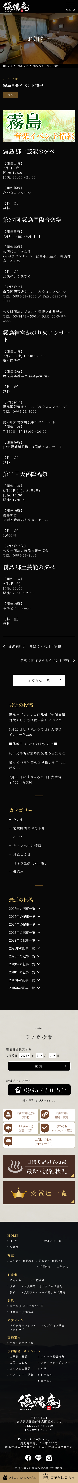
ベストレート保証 (21, 1375)
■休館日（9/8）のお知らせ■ (33, 744)
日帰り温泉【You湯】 (30, 863)
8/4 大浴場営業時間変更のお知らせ (37, 753)
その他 (18, 819)
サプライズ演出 (54, 1325)
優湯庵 (18, 871)
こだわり (16, 1280)
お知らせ (22, 65)
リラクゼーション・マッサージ (23, 1327)
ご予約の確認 (19, 1356)
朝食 (13, 1292)
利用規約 (46, 1375)
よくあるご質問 (20, 1368)
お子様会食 (37, 1280)
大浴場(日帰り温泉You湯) (27, 1306)
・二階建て (61, 1266)
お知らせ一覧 (39, 680)
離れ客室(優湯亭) (50, 1261)
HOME (7, 65)
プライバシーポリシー (55, 1362)
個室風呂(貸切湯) (21, 1312)
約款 (44, 1368)
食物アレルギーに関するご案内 (44, 1292)
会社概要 (46, 1381)
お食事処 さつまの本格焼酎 (43, 1286)
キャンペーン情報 (27, 845)
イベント (10, 95)
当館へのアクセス (21, 1343)
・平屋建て (43, 1266)
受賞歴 (14, 1247)
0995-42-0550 (42, 1426)
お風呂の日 (22, 854)
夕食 (13, 1286)
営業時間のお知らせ (29, 828)
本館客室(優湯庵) (21, 1261)
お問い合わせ (19, 1362)
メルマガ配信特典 (52, 1356)
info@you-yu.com (45, 1439)
